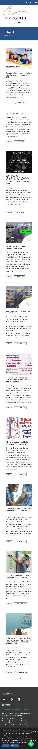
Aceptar (6, 745)
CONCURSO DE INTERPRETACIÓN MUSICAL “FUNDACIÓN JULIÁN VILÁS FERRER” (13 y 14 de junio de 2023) (17, 180)
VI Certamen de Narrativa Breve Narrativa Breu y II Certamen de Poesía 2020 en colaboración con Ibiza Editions (19, 641)
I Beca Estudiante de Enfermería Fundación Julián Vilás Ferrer (19, 510)
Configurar (24, 745)
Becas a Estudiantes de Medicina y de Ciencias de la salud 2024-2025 (19, 75)
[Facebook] (25, 2)
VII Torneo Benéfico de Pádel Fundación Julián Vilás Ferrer (17, 576)
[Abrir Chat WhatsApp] (31, 744)
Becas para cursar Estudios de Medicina (18, 312)
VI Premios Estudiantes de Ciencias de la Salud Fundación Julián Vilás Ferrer (18, 380)
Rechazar (14, 745)
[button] (19, 22)
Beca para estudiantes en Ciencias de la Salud (16, 247)
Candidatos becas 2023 (15, 113)
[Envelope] (35, 2)
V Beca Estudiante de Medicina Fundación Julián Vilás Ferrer (18, 443)
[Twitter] (30, 2)
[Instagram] (19, 699)
